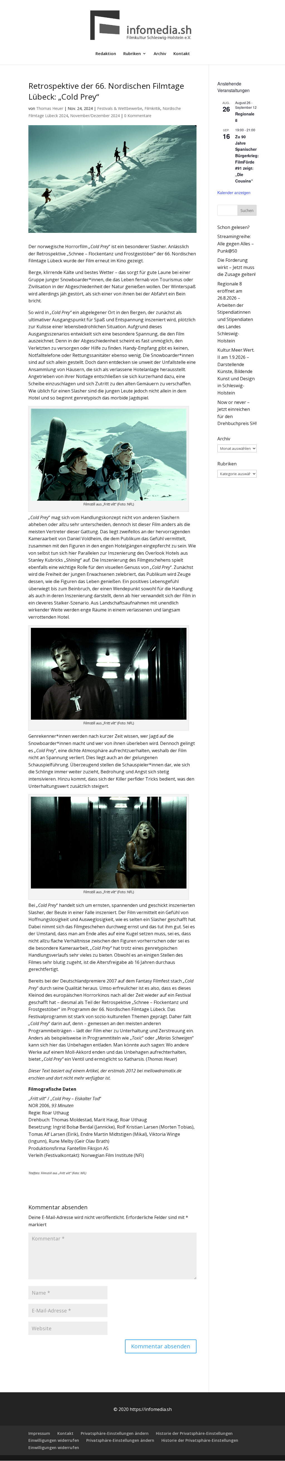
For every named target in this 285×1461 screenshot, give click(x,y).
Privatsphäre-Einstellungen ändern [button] (115, 1433)
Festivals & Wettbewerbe (119, 108)
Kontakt (181, 53)
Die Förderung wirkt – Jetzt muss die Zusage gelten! (236, 267)
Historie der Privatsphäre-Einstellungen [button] (194, 1433)
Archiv (160, 53)
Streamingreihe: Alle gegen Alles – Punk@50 (235, 243)
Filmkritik (152, 108)
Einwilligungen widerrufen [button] (53, 1440)
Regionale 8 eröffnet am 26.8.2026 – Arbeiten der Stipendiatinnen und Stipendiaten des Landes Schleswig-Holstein (235, 312)
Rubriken (132, 53)
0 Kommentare (137, 115)
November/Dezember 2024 (95, 115)
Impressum (39, 1433)
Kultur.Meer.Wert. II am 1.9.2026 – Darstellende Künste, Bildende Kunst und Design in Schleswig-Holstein (236, 371)
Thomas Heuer (49, 108)
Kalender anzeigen (233, 192)
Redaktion (105, 53)
